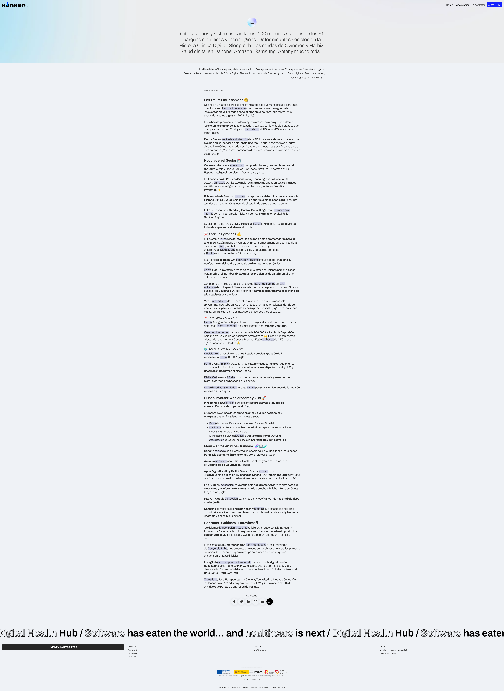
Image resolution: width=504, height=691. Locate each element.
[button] (262, 601)
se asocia (220, 451)
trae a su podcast (256, 544)
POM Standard (278, 687)
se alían (229, 402)
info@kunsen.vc (261, 650)
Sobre (207, 269)
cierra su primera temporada (234, 562)
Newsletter (208, 69)
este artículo (252, 129)
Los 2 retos (215, 427)
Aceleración (133, 650)
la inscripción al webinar (233, 527)
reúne (223, 239)
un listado (219, 182)
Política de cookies (388, 653)
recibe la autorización (235, 139)
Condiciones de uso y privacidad (393, 650)
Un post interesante (234, 108)
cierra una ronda (227, 325)
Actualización (216, 440)
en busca (268, 339)
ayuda (257, 223)
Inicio (198, 69)
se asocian (227, 485)
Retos (212, 423)
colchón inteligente (247, 259)
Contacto (132, 657)
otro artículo (219, 301)
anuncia (239, 435)
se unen (263, 471)
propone (240, 196)
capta (223, 357)
